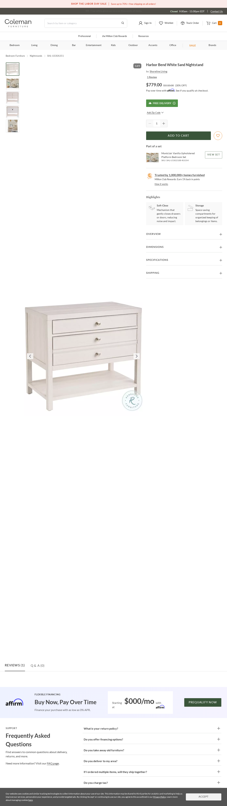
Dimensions (155, 247)
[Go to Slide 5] (12, 126)
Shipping (152, 273)
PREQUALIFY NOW (203, 702)
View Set (213, 155)
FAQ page (53, 763)
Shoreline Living (158, 71)
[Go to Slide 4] (12, 111)
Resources (143, 36)
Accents (152, 45)
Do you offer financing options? (103, 739)
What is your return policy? (101, 728)
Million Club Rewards (114, 36)
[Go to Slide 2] (12, 83)
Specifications (157, 260)
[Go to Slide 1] (12, 69)
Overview (153, 234)
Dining (54, 45)
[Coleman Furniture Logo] (18, 26)
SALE (192, 45)
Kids (113, 45)
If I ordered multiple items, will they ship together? (115, 771)
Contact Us (217, 11)
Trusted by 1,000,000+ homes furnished (180, 175)
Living (34, 45)
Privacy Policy (159, 797)
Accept (204, 797)
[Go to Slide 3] (12, 97)
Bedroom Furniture (15, 55)
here (30, 800)
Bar (74, 45)
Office (172, 45)
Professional (84, 36)
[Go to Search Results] (123, 23)
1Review (152, 77)
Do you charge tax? (96, 782)
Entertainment (93, 45)
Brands (212, 45)
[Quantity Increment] (163, 123)
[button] (145, 23)
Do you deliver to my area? (100, 761)
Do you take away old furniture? (104, 750)
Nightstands (36, 55)
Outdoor (133, 45)
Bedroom (15, 45)
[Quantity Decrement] (149, 123)
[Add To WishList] (218, 135)
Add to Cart (178, 135)
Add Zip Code (153, 112)
